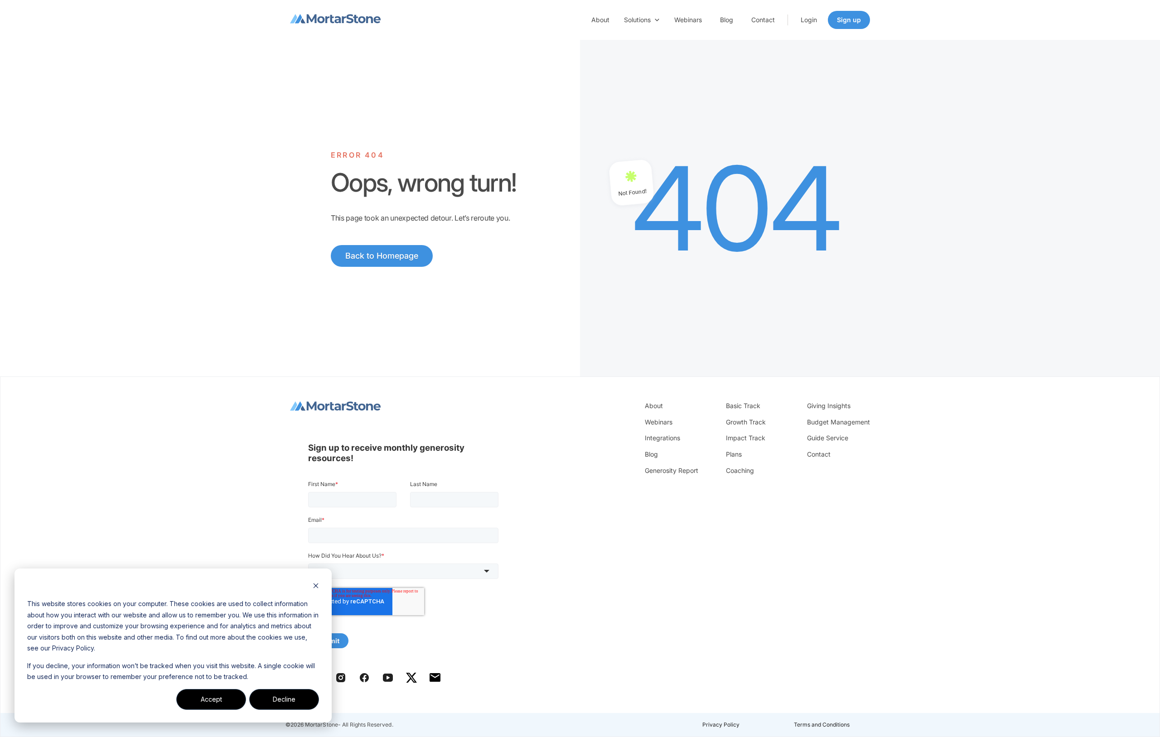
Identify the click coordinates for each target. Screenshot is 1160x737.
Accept (211, 699)
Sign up (849, 20)
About (600, 20)
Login (809, 20)
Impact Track (745, 438)
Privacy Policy (721, 724)
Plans (734, 454)
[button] (642, 20)
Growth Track (746, 422)
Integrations (662, 438)
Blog (726, 20)
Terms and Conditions (822, 724)
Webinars (688, 20)
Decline (284, 699)
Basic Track (743, 405)
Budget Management (838, 422)
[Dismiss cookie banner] (316, 586)
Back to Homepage (381, 255)
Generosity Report (671, 470)
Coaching (740, 470)
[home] (335, 20)
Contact (763, 20)
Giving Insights (829, 405)
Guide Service (827, 438)
